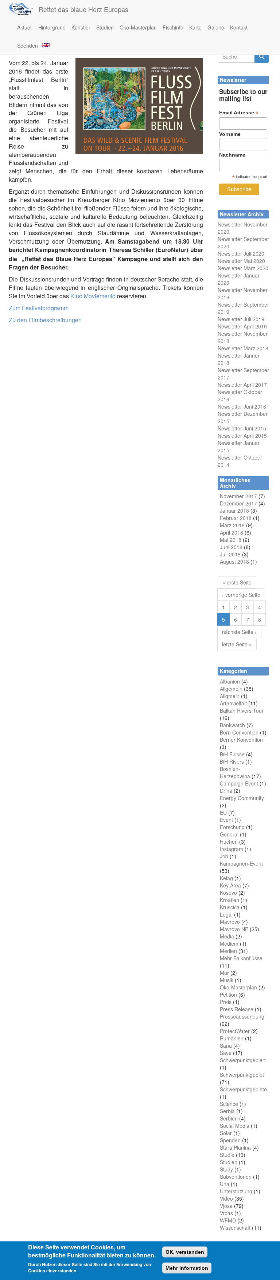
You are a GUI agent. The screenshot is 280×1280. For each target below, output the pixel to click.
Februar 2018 (236, 517)
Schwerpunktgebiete (243, 1089)
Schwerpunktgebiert (243, 1060)
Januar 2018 (234, 510)
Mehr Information (187, 1268)
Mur (224, 972)
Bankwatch (232, 725)
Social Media (234, 1125)
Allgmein (230, 696)
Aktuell (24, 27)
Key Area (230, 885)
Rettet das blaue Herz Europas (83, 9)
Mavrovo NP (234, 929)
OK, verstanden (185, 1252)
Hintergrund (52, 27)
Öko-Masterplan (138, 27)
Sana (226, 1045)
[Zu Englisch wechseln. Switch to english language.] (45, 44)
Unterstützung (236, 1191)
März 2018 (232, 525)
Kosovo (228, 892)
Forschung (232, 827)
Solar (226, 1133)
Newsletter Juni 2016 (242, 406)
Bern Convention (239, 732)
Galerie (215, 27)
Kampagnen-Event (241, 863)
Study (226, 1169)
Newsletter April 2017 (242, 384)
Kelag (226, 878)
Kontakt (239, 27)
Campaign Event (239, 783)
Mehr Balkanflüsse (241, 958)
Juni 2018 (231, 547)
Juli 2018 (230, 554)
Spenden (27, 45)
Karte (195, 27)
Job (224, 856)
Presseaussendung (242, 1016)
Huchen (229, 841)
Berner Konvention (241, 739)
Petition (228, 994)
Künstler (80, 27)
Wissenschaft (235, 1227)
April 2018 (231, 532)
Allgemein (231, 688)
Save (226, 1052)
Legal (226, 914)
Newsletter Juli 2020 (241, 253)
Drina (226, 790)
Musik (226, 980)
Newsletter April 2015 (242, 435)
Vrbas (226, 1213)
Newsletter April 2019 (242, 326)
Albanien (230, 681)
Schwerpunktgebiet (242, 1074)
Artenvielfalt (233, 703)
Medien (228, 950)
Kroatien (229, 899)
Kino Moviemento (93, 296)
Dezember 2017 (238, 503)
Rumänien (232, 1038)
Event (226, 819)
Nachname (232, 155)
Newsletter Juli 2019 (241, 319)
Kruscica (230, 907)
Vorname (230, 134)
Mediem (229, 943)
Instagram (231, 848)
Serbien (229, 1118)
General (229, 834)
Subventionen (236, 1176)
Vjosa (226, 1205)
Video (226, 1198)
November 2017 (238, 496)
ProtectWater (235, 1031)
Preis (226, 1001)
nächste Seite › (239, 631)
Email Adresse (238, 112)
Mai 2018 (230, 539)
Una (224, 1184)
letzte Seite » (237, 644)
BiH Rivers (232, 761)
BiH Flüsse (232, 754)
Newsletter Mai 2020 (241, 260)
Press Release (236, 1009)
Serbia (227, 1111)
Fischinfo (173, 27)
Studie (227, 1154)
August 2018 (234, 561)
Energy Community (242, 798)
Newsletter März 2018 (243, 348)
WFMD (228, 1220)
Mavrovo (230, 921)
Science (229, 1103)
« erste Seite (237, 582)
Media (227, 936)
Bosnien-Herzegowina (235, 772)
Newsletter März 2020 (243, 268)
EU (223, 812)
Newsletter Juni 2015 (242, 428)
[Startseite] (24, 9)
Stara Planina (235, 1147)
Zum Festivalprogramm (39, 308)
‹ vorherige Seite (241, 594)
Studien (105, 27)
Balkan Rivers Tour (242, 710)
